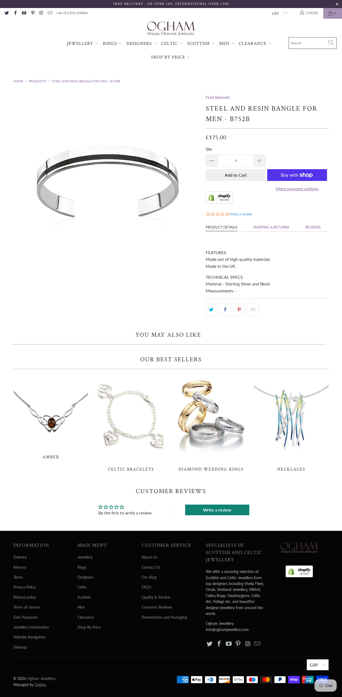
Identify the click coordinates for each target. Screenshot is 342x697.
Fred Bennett (218, 97)
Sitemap (20, 647)
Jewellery (81, 44)
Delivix (40, 684)
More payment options (297, 188)
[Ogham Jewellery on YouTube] (23, 13)
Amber (50, 417)
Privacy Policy (24, 587)
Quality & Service (156, 597)
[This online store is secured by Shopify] (219, 201)
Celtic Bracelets (131, 423)
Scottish (199, 44)
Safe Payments (25, 617)
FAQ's (146, 587)
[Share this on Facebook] (225, 310)
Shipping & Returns (271, 227)
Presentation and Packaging (164, 617)
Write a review (217, 509)
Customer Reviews (157, 607)
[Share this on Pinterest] (239, 310)
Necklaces (291, 423)
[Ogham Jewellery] (171, 29)
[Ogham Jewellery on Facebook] (15, 13)
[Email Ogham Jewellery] (49, 13)
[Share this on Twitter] (211, 310)
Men (225, 44)
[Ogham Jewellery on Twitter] (6, 13)
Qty (209, 149)
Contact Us (151, 567)
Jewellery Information (31, 627)
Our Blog (149, 577)
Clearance (253, 44)
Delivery (20, 557)
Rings (110, 44)
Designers (139, 44)
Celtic (170, 44)
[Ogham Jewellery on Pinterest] (32, 13)
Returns (19, 567)
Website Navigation (29, 637)
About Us (149, 557)
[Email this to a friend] (253, 310)
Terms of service (26, 607)
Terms (18, 577)
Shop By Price (168, 57)
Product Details (221, 227)
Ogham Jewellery (41, 678)
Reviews (313, 227)
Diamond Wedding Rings (211, 423)
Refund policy (24, 597)
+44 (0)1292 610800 (72, 13)
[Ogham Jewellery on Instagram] (41, 13)
